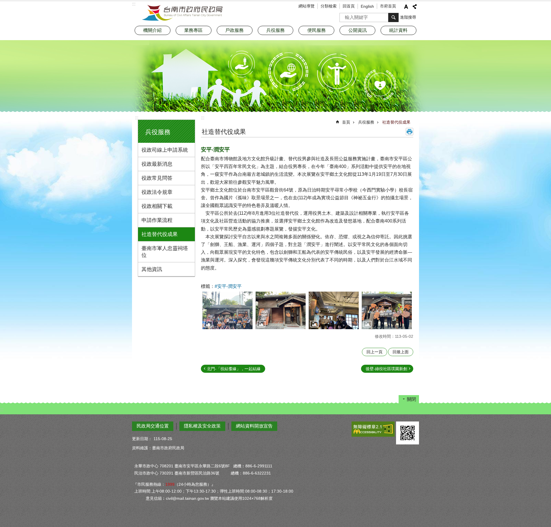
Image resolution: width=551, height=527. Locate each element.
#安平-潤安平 (228, 286)
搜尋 (344, 15)
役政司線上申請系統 (164, 150)
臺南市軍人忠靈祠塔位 (164, 251)
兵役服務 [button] (275, 30)
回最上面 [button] (401, 352)
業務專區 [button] (193, 30)
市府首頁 (388, 6)
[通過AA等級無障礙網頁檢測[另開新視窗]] (373, 429)
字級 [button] (406, 6)
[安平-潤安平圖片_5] (407, 432)
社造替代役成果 (159, 234)
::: (136, 117)
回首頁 (349, 6)
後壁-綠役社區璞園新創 (386, 368)
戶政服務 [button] (234, 30)
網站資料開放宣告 (254, 425)
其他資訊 (151, 269)
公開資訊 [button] (357, 30)
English (367, 6)
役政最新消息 (156, 164)
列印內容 (409, 131)
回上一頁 (374, 352)
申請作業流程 (156, 220)
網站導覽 (306, 6)
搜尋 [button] (393, 17)
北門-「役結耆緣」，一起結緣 (234, 368)
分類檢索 (329, 6)
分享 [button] (414, 6)
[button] (227, 310)
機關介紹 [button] (152, 30)
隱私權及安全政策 (202, 425)
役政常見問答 (156, 178)
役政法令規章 (156, 192)
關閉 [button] (411, 399)
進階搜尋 (408, 17)
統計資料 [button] (398, 30)
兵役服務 (366, 122)
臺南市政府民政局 (182, 12)
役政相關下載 (156, 206)
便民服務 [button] (316, 30)
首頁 (346, 122)
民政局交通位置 (153, 425)
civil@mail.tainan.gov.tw (187, 498)
